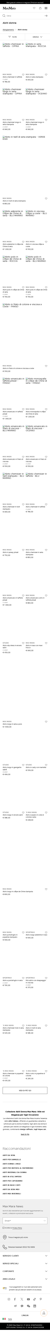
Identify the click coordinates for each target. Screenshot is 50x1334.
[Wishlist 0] (34, 8)
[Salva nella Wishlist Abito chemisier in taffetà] (23, 75)
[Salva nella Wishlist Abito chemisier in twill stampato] (23, 504)
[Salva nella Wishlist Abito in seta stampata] (46, 75)
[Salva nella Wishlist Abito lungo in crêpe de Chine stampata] (46, 889)
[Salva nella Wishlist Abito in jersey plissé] (23, 550)
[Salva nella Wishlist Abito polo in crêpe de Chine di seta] (23, 287)
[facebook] (15, 1299)
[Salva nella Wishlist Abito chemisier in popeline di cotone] (23, 1071)
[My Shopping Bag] (40, 8)
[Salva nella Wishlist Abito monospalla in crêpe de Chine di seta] (46, 409)
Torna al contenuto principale (13, 1)
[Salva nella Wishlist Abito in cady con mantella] (46, 765)
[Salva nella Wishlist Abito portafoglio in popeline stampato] (23, 932)
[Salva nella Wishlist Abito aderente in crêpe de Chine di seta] (23, 242)
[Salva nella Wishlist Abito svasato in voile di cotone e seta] (46, 812)
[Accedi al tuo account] (44, 1313)
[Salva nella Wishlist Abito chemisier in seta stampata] (46, 550)
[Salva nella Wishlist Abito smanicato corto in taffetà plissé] (46, 595)
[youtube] (28, 1299)
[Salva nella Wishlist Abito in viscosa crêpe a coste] (46, 242)
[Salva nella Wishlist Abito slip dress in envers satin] (23, 643)
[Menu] (46, 8)
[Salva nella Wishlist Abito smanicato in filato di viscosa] (23, 457)
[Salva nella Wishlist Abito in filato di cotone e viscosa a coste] (46, 366)
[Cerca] (46, 15)
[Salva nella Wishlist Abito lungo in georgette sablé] (23, 765)
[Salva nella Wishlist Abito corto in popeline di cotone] (46, 1071)
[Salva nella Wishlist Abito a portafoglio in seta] (23, 978)
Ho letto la (13, 1228)
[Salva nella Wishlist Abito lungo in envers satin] (23, 812)
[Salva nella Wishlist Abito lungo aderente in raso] (46, 932)
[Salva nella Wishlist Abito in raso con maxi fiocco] (46, 643)
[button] (12, 37)
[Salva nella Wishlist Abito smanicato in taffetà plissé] (23, 409)
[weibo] (15, 1306)
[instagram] (9, 1299)
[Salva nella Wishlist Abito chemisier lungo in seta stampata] (23, 120)
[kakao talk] (21, 1306)
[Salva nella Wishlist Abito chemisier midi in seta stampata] (23, 1026)
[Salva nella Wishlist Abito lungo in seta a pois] (46, 722)
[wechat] (28, 1306)
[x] (21, 1299)
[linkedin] (34, 1306)
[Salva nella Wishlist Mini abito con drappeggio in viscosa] (46, 978)
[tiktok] (34, 1299)
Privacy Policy (17, 1228)
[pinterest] (41, 1299)
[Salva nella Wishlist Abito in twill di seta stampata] (46, 198)
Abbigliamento (8, 30)
